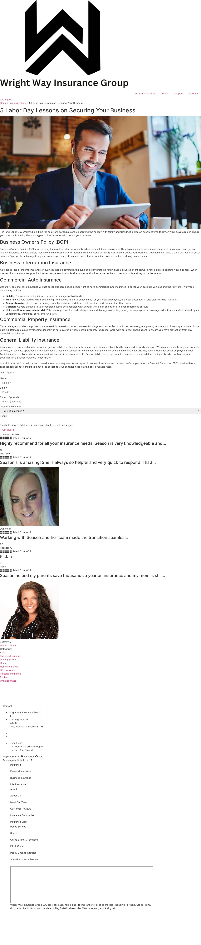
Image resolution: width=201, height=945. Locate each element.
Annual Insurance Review (24, 859)
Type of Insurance (10, 406)
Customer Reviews (20, 808)
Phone (3, 416)
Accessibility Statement (65, 934)
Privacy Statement (46, 934)
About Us (15, 795)
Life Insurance (18, 784)
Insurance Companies (22, 815)
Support (178, 93)
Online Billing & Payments (24, 839)
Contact (193, 93)
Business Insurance (20, 777)
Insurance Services (145, 93)
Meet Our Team (18, 802)
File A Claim (17, 846)
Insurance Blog (18, 103)
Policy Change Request (23, 852)
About (164, 93)
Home (3, 103)
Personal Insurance (20, 771)
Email (3, 388)
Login (80, 934)
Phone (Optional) (9, 397)
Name (4, 378)
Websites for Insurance (13, 942)
